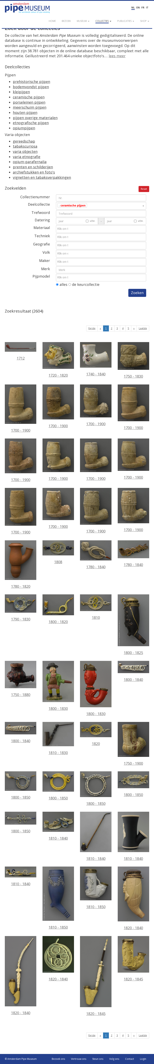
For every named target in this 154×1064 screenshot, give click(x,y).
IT (147, 7)
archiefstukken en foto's (34, 172)
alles (63, 284)
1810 (96, 617)
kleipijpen (21, 91)
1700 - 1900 (20, 430)
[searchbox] (94, 205)
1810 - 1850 (58, 927)
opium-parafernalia (30, 161)
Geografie (41, 244)
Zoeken (137, 292)
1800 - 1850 (20, 797)
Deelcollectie (39, 204)
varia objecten (25, 151)
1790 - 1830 (20, 619)
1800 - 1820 (58, 621)
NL (133, 7)
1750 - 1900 (133, 763)
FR (142, 7)
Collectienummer (35, 196)
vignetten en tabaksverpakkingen (42, 177)
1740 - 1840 (95, 374)
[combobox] (101, 206)
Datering (42, 220)
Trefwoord (40, 212)
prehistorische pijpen (31, 81)
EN (138, 7)
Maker (44, 260)
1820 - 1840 (133, 927)
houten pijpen (25, 112)
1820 (96, 743)
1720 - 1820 (58, 375)
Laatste (143, 328)
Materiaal (41, 227)
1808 (58, 561)
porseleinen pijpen (29, 102)
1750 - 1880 (20, 694)
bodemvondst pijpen (31, 86)
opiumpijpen (24, 128)
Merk (45, 268)
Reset (144, 189)
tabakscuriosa (25, 146)
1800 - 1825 (133, 652)
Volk (46, 252)
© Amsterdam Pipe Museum (21, 1059)
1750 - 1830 (133, 376)
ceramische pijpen (29, 97)
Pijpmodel (41, 276)
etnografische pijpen (31, 122)
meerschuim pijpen (29, 107)
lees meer (117, 55)
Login (143, 1059)
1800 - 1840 (133, 679)
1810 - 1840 (58, 838)
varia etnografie (26, 156)
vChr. (92, 220)
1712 (21, 358)
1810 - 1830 (58, 752)
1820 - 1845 (95, 1013)
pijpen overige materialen (35, 117)
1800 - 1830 (58, 708)
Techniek (42, 235)
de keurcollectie (85, 284)
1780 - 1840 (95, 566)
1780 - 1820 (20, 586)
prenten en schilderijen (33, 167)
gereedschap (24, 141)
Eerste (91, 328)
